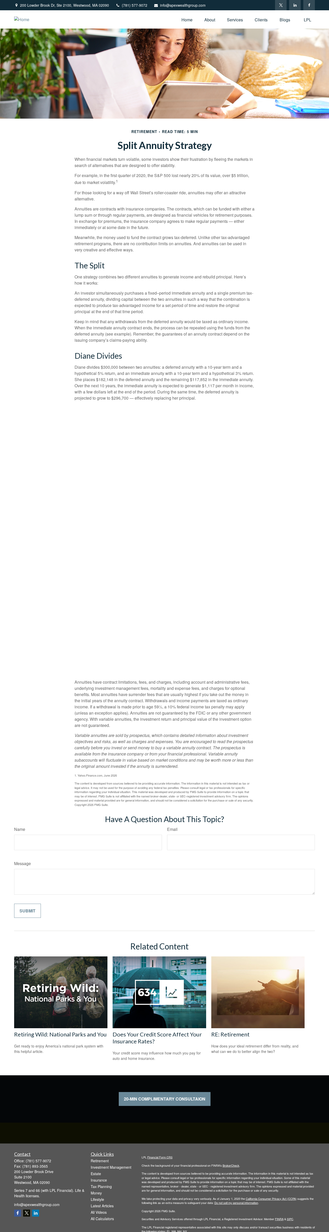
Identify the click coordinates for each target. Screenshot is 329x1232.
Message (22, 863)
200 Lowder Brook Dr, (64, 5)
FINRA (279, 1219)
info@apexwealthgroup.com (183, 5)
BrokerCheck (231, 1165)
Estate (96, 1173)
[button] (187, 19)
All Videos (99, 1212)
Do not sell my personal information (236, 1203)
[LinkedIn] (295, 5)
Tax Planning (101, 1186)
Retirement (100, 1160)
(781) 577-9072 (134, 5)
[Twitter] (281, 5)
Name (19, 829)
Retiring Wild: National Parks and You (60, 1034)
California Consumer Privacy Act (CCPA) (271, 1198)
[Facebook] (309, 5)
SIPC (290, 1219)
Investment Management (111, 1167)
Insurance (99, 1180)
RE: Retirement (230, 1034)
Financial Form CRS (159, 1157)
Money (96, 1192)
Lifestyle (97, 1199)
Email (172, 829)
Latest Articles (102, 1205)
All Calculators (102, 1218)
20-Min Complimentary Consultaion (164, 1099)
